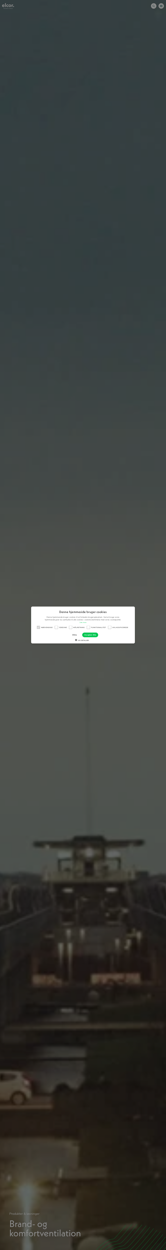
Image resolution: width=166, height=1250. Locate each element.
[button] (83, 640)
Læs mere (82, 622)
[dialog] (83, 625)
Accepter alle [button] (90, 635)
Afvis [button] (74, 635)
